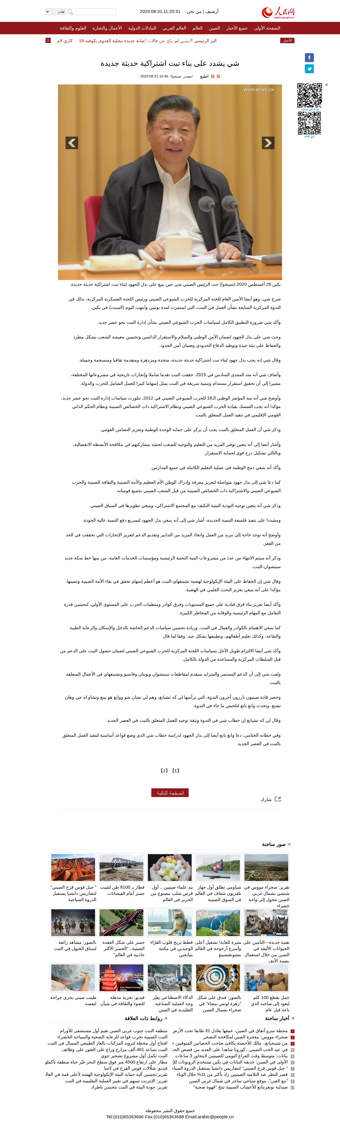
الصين (214, 28)
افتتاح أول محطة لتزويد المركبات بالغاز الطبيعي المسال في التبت (108, 1043)
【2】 (164, 770)
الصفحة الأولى (267, 28)
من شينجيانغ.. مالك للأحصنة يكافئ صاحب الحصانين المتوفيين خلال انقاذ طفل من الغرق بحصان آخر (196, 1043)
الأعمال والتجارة (107, 28)
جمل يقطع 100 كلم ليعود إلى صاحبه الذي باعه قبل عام (270, 1003)
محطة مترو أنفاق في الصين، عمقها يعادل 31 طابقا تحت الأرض (230, 1030)
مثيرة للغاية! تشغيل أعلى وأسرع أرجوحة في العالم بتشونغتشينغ (218, 948)
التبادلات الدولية (142, 28)
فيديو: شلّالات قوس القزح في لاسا (136, 1068)
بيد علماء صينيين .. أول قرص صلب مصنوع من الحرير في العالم (172, 893)
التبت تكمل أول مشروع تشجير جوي (134, 1055)
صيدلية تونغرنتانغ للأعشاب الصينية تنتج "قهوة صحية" (240, 1087)
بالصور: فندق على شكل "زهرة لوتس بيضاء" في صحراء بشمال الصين (219, 1003)
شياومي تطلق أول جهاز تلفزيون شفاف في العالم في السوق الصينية (218, 893)
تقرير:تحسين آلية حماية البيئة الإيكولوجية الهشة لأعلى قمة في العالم (105, 1074)
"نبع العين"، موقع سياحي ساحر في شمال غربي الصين (238, 1080)
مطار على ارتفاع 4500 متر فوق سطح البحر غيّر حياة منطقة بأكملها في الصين (96, 1061)
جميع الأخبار (237, 28)
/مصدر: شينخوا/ (181, 76)
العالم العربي (174, 28)
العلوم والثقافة (73, 28)
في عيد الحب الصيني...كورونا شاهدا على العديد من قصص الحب (229, 1049)
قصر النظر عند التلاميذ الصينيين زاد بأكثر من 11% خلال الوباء (232, 1074)
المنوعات (187, 40)
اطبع (204, 76)
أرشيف (211, 11)
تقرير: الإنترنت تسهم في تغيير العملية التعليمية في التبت (116, 1080)
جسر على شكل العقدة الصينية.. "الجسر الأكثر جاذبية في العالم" (124, 948)
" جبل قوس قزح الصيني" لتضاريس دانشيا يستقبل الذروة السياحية (73, 893)
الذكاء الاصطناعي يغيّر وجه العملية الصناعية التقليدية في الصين (173, 1003)
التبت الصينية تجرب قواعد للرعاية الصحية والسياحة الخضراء (112, 1036)
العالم (197, 28)
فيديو (148, 40)
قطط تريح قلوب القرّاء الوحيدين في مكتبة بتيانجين (171, 948)
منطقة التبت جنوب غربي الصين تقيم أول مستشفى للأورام (114, 1030)
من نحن (195, 11)
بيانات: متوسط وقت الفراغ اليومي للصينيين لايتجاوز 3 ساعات (231, 1055)
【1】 (175, 770)
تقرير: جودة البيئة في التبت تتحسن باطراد (129, 1087)
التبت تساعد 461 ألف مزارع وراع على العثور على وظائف (115, 1049)
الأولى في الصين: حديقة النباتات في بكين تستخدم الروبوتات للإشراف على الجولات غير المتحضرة (199, 1061)
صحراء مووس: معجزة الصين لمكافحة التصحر (245, 1036)
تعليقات (166, 40)
